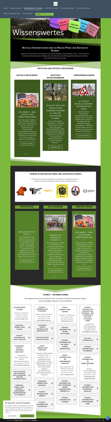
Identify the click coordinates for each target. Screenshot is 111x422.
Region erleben (16, 8)
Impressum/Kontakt (96, 420)
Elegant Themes (19, 420)
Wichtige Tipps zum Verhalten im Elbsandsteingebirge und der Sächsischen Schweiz (55, 111)
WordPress (34, 420)
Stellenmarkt (27, 13)
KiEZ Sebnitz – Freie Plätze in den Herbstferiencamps (27, 114)
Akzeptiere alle (27, 416)
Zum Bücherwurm (67, 8)
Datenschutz (87, 420)
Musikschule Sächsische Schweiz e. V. (55, 237)
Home (5, 8)
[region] (19, 409)
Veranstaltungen (83, 8)
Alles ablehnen (12, 416)
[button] (37, 200)
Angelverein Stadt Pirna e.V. (26, 233)
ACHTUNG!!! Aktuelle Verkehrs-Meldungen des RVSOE (83, 105)
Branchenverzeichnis (11, 13)
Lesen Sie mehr (27, 144)
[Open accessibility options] (107, 418)
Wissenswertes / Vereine (33, 8)
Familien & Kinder (51, 8)
